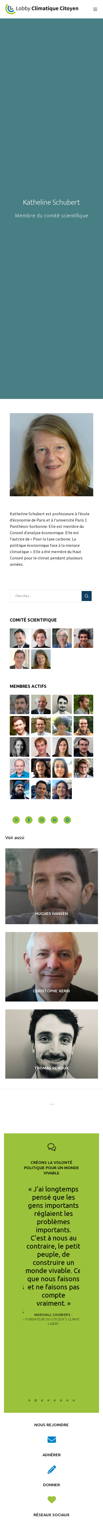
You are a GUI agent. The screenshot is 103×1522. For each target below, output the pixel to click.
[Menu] (93, 9)
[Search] (87, 596)
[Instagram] (41, 820)
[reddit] (67, 820)
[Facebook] (28, 820)
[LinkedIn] (54, 820)
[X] (16, 820)
